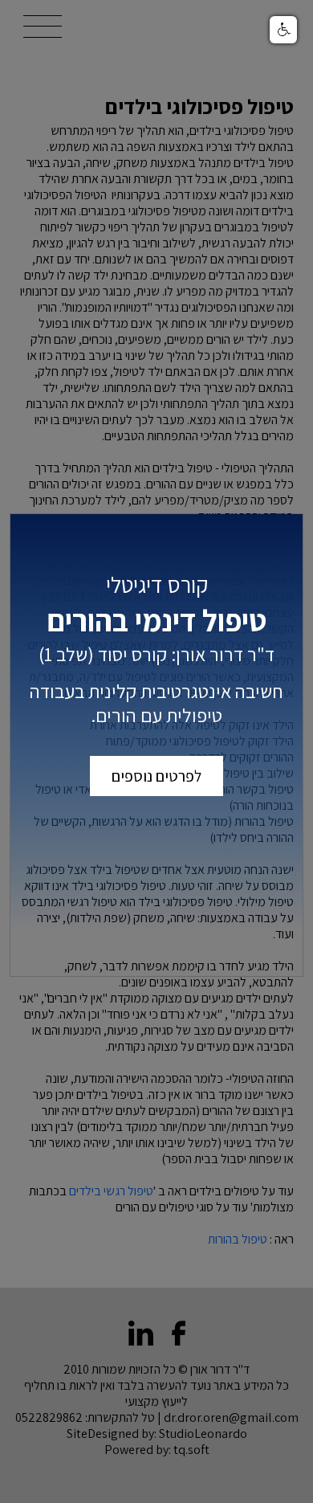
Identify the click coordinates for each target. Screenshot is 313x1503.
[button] (283, 29)
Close (282, 534)
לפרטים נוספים (156, 776)
